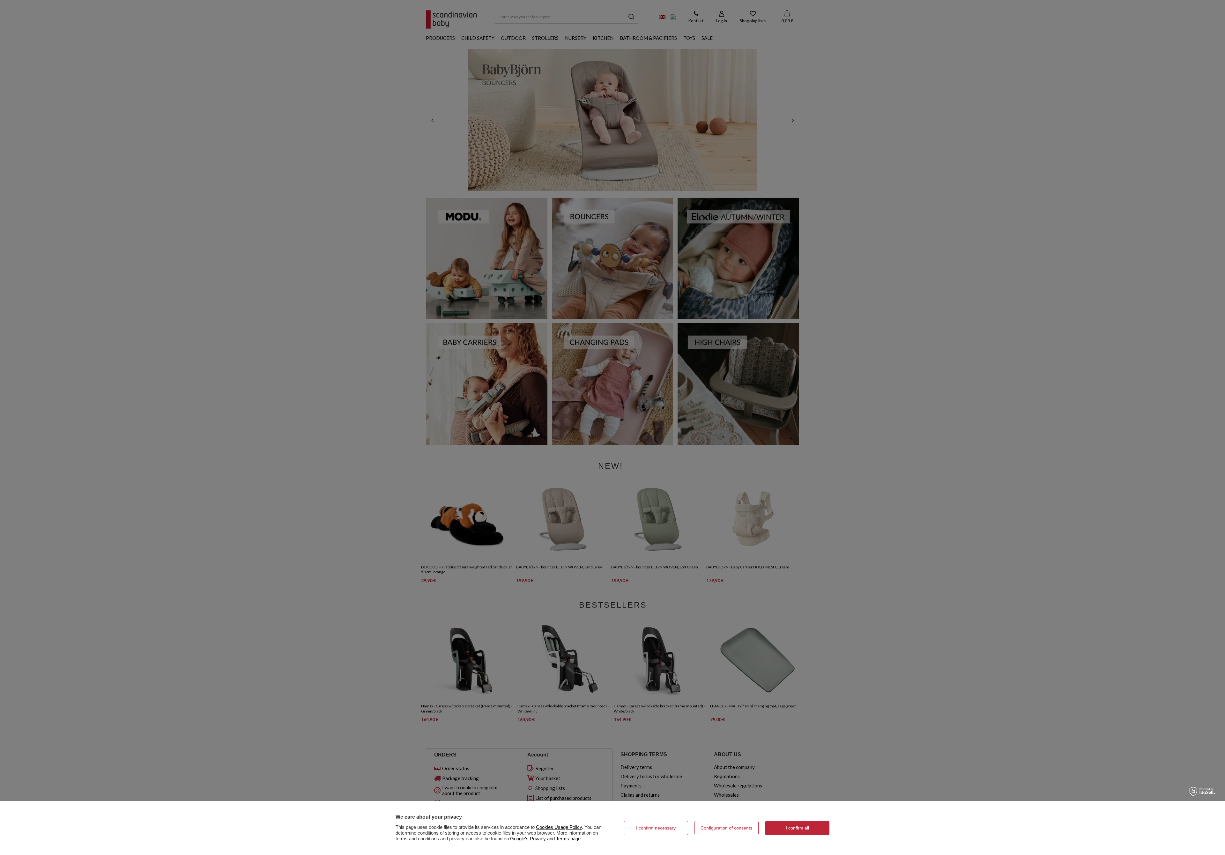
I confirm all (797, 827)
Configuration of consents (726, 827)
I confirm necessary (656, 827)
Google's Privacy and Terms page (545, 838)
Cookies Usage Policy (559, 827)
